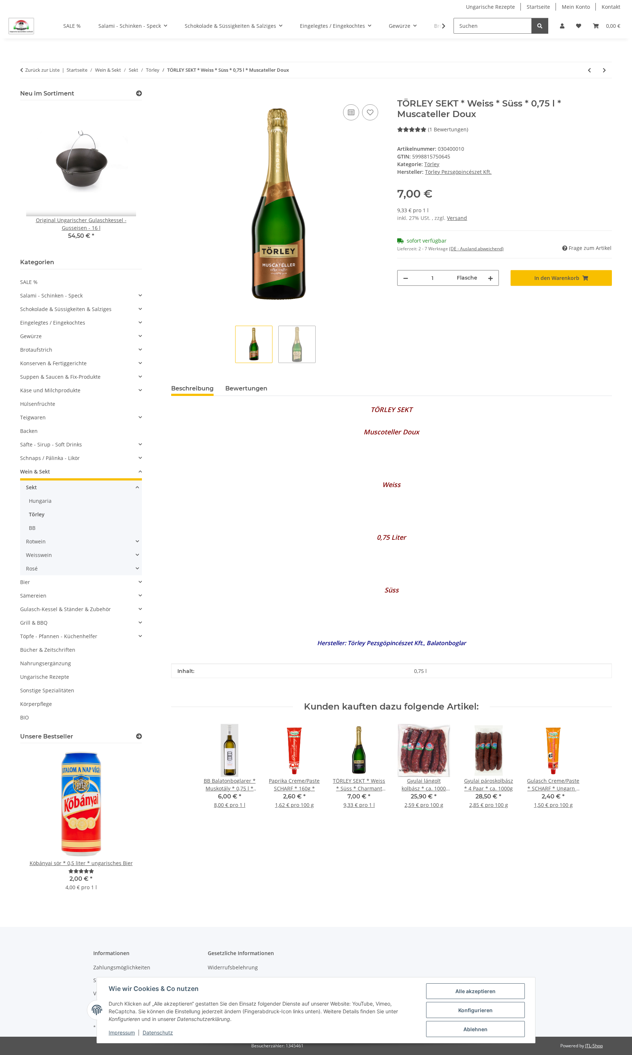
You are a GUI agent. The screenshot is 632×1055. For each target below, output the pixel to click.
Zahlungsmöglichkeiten (121, 967)
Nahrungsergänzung (45, 663)
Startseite (538, 6)
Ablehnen (475, 1029)
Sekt (31, 487)
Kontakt (611, 6)
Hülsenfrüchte (37, 403)
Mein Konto (576, 6)
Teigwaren (33, 417)
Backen (29, 430)
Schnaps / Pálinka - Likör (50, 457)
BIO (24, 717)
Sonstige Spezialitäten (47, 690)
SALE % (29, 281)
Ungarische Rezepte (490, 6)
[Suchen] (539, 26)
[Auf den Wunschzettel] (370, 112)
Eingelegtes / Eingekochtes (52, 322)
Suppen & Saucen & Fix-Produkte (60, 376)
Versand (457, 217)
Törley (431, 164)
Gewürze (31, 336)
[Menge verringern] (406, 277)
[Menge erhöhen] (490, 277)
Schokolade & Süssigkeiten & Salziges (66, 309)
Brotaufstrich (36, 349)
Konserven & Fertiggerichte (53, 363)
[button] (562, 25)
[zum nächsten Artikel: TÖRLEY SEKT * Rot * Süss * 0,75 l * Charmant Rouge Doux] (604, 70)
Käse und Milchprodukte (50, 390)
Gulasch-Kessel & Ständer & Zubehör (65, 609)
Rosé (32, 568)
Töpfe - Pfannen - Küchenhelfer (58, 636)
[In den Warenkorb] (177, 94)
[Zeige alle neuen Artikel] (139, 93)
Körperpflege (36, 703)
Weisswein (39, 554)
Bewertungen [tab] (246, 388)
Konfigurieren (475, 1010)
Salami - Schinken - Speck (51, 295)
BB (32, 527)
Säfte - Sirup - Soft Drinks (51, 444)
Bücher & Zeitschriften (47, 649)
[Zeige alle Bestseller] (139, 736)
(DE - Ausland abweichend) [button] (476, 249)
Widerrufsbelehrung (233, 967)
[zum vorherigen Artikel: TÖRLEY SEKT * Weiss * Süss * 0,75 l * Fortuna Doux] (589, 70)
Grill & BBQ (34, 622)
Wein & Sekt (35, 471)
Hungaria (40, 500)
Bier (25, 582)
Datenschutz (158, 1032)
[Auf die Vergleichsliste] (351, 112)
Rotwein (36, 541)
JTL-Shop (594, 1046)
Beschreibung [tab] (192, 388)
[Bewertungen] (81, 871)
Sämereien (33, 595)
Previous (38, 178)
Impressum (122, 1032)
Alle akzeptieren (475, 991)
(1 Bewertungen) (448, 129)
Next (124, 178)
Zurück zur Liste (42, 70)
